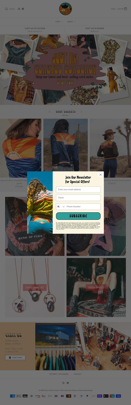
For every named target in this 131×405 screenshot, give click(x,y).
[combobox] (60, 207)
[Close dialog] (100, 174)
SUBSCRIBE (78, 216)
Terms (62, 229)
